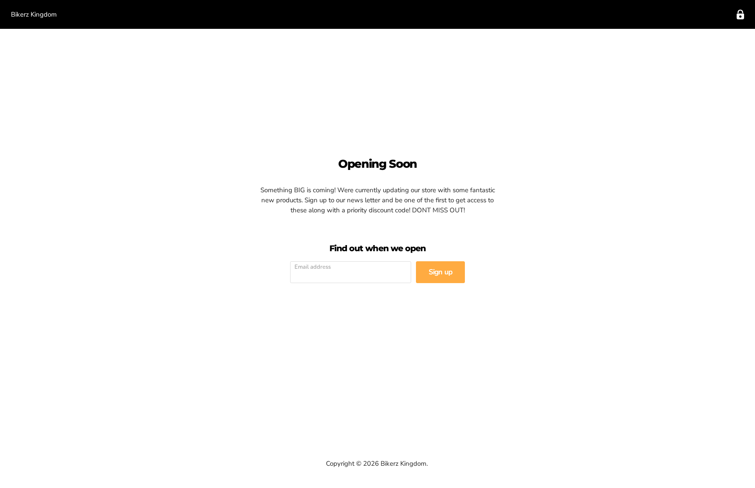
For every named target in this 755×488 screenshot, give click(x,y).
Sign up (440, 272)
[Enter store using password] (740, 14)
